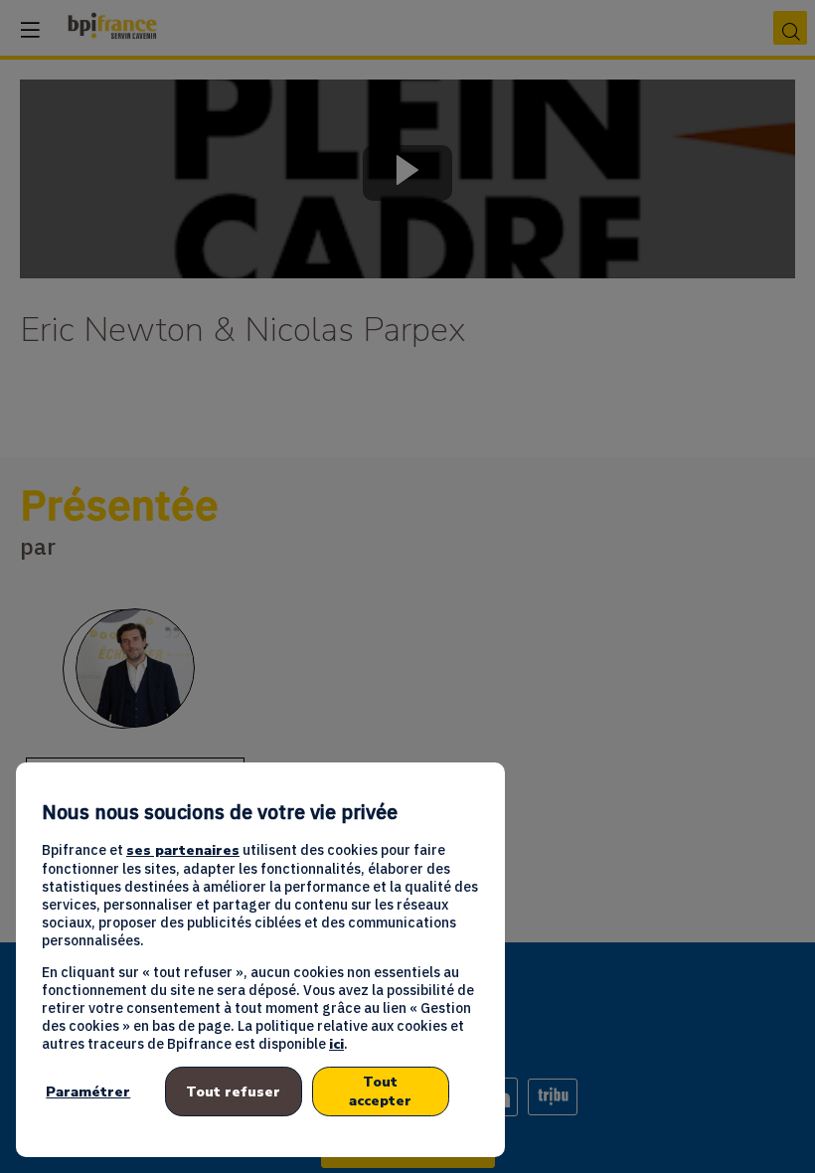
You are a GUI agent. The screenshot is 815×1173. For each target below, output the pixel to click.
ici (336, 1044)
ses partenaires (183, 850)
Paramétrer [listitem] (88, 1092)
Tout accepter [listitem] (380, 1091)
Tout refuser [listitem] (233, 1092)
